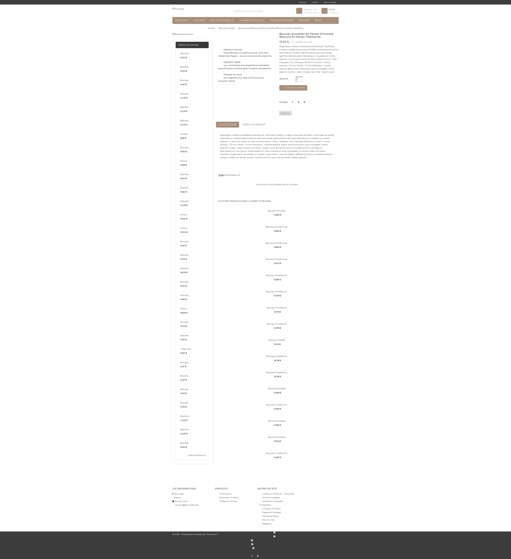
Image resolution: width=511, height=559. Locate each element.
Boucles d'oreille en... (277, 308)
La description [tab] (227, 124)
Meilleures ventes (228, 501)
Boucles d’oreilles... (277, 421)
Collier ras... (186, 349)
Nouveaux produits (229, 497)
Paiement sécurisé (271, 512)
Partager (292, 102)
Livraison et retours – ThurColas (278, 494)
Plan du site (268, 520)
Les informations (184, 488)
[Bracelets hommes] (182, 34)
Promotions (225, 494)
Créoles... (184, 134)
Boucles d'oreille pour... (277, 227)
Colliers (199, 20)
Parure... (184, 161)
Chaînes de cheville (252, 20)
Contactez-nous (270, 516)
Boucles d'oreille (222, 20)
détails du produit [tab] (253, 124)
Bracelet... (185, 53)
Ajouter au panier (293, 88)
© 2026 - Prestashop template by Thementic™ (195, 534)
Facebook (252, 556)
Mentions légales (271, 497)
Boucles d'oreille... (277, 340)
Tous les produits (196, 455)
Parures (304, 20)
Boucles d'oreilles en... (277, 275)
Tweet (298, 102)
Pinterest (304, 102)
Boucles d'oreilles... (277, 211)
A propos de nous (271, 509)
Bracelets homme (281, 20)
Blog (318, 20)
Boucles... (185, 80)
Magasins (266, 523)
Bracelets (181, 20)
